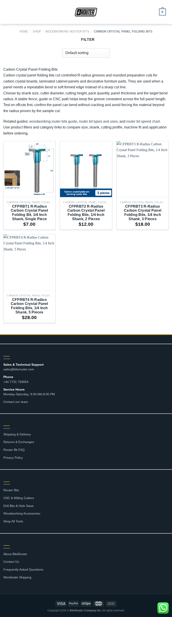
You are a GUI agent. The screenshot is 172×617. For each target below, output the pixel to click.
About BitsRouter (15, 554)
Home (23, 31)
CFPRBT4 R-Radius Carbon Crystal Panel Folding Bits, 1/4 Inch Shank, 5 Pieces (29, 306)
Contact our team (15, 402)
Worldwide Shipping (17, 577)
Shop (37, 31)
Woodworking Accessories (21, 513)
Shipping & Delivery (17, 434)
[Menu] (9, 11)
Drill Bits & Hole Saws (18, 506)
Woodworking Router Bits (67, 31)
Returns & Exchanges (18, 442)
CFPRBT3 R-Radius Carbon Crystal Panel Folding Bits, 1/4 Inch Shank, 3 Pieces (142, 212)
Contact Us (11, 561)
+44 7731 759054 (15, 382)
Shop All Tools (13, 521)
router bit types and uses (98, 121)
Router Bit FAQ (14, 450)
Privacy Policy (13, 457)
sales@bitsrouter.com (18, 369)
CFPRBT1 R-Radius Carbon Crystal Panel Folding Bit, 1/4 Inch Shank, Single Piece (29, 212)
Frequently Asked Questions (23, 569)
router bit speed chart (143, 121)
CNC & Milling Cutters (18, 498)
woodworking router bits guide (53, 121)
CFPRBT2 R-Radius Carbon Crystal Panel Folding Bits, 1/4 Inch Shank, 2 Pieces (86, 212)
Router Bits (11, 490)
